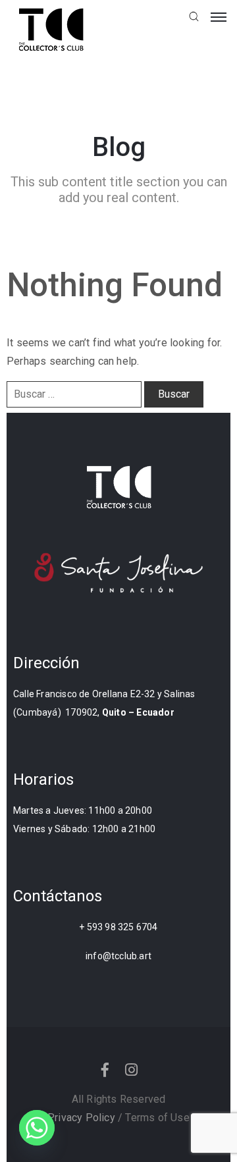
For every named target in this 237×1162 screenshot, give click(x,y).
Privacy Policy (81, 1117)
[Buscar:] (74, 394)
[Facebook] (105, 1070)
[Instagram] (132, 1070)
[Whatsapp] (37, 1128)
